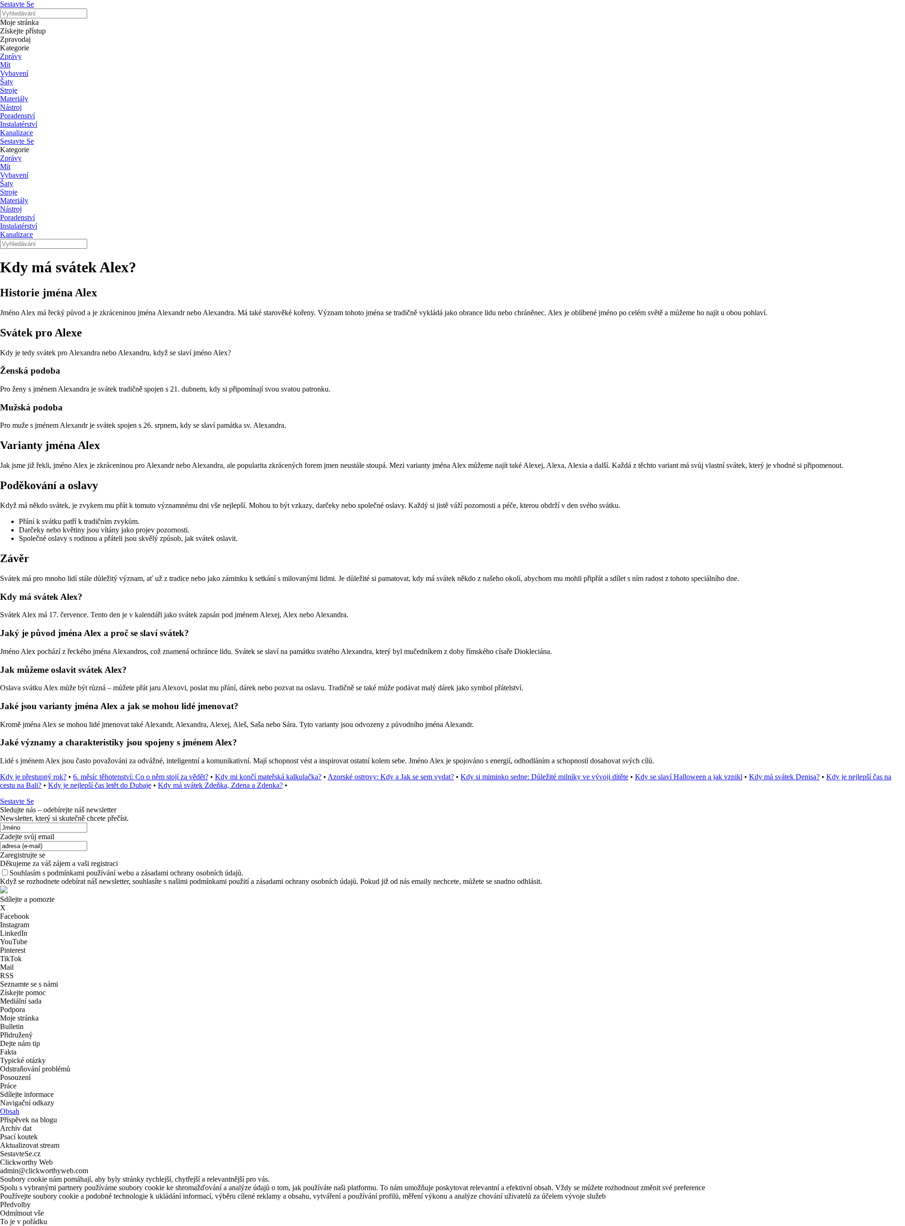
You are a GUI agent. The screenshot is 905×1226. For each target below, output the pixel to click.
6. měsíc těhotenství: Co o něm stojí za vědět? (140, 777)
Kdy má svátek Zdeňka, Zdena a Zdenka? (220, 785)
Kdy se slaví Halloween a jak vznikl (688, 777)
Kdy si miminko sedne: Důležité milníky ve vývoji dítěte (544, 777)
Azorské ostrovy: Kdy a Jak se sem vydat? (391, 777)
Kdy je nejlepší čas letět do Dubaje (99, 785)
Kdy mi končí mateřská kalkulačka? (268, 777)
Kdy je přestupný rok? (33, 777)
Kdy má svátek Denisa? (784, 777)
